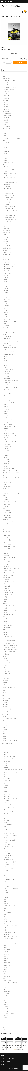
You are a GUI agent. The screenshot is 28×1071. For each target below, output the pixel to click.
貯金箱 (5, 1002)
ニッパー (5, 723)
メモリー (6, 367)
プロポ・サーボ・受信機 (10, 862)
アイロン (6, 669)
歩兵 (5, 945)
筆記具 (3, 690)
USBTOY (6, 406)
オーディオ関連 (6, 535)
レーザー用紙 (7, 299)
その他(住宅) (7, 761)
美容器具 (6, 597)
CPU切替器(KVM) (8, 378)
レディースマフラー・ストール (10, 506)
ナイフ (5, 837)
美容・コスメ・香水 (6, 696)
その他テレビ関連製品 (9, 641)
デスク (5, 763)
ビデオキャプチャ (8, 365)
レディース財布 (8, 526)
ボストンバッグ (8, 486)
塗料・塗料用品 (8, 912)
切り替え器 (6, 303)
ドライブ (5, 334)
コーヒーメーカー (8, 559)
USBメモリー (7, 131)
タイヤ (5, 822)
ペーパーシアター (9, 879)
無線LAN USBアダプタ (9, 354)
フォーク (7, 800)
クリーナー (6, 422)
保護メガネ (5, 729)
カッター (5, 716)
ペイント (6, 866)
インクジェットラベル (9, 264)
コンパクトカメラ (8, 104)
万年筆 (4, 693)
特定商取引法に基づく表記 (7, 1058)
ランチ (5, 995)
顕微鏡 (5, 124)
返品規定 (3, 1064)
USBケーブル (7, 409)
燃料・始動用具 (8, 949)
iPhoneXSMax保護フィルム (10, 219)
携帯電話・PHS (6, 254)
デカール (6, 826)
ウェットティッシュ (9, 270)
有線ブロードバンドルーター (11, 352)
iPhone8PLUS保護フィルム (10, 197)
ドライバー (5, 720)
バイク (5, 842)
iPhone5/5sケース (7, 230)
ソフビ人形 (6, 820)
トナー (5, 439)
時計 (5, 774)
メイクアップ (6, 706)
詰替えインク (7, 319)
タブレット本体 (6, 245)
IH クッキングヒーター (9, 557)
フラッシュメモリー (8, 128)
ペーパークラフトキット (11, 943)
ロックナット (7, 897)
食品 (3, 1023)
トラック (6, 831)
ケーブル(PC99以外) (9, 424)
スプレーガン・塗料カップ (9, 718)
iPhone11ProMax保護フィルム (11, 169)
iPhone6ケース (7, 184)
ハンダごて (5, 725)
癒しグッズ (6, 954)
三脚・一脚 (6, 96)
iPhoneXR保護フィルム (9, 215)
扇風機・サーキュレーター (10, 610)
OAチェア (6, 391)
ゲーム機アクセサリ (9, 809)
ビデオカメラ (7, 109)
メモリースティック (9, 135)
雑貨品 (5, 1017)
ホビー (4, 783)
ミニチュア (6, 877)
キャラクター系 (8, 805)
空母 (5, 956)
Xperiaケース (7, 237)
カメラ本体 (5, 100)
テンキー (6, 437)
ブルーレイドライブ (9, 343)
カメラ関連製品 (6, 111)
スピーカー (6, 151)
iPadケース (6, 142)
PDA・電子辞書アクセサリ (9, 531)
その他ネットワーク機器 (10, 347)
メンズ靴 (5, 497)
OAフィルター (7, 393)
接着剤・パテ (7, 934)
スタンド (6, 149)
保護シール (6, 158)
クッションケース (8, 987)
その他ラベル (7, 281)
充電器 (5, 160)
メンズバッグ (6, 491)
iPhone (4, 164)
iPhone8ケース (7, 199)
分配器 (5, 301)
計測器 (5, 316)
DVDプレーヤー (8, 636)
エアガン (6, 787)
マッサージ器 (7, 586)
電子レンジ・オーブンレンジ (11, 572)
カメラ (3, 74)
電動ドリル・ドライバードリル (10, 740)
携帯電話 (5, 250)
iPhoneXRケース (8, 213)
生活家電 (5, 665)
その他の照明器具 (8, 662)
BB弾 (6, 789)
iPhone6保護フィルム (9, 186)
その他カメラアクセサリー (10, 87)
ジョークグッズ (8, 989)
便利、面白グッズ (8, 903)
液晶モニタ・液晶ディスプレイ (10, 470)
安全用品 (7, 1006)
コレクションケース (9, 811)
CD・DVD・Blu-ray (7, 748)
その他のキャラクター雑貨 (11, 982)
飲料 (4, 1029)
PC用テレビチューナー (9, 402)
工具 (5, 308)
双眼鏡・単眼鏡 (8, 115)
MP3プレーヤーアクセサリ (10, 387)
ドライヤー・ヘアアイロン (10, 581)
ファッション (5, 475)
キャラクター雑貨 (8, 980)
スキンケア (5, 700)
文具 (5, 1000)
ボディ (5, 875)
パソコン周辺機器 (7, 371)
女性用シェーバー (8, 594)
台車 (4, 731)
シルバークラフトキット (11, 941)
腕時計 (4, 508)
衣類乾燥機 (6, 678)
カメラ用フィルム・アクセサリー (12, 85)
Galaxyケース (7, 235)
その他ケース (7, 239)
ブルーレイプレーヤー (9, 647)
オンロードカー (8, 794)
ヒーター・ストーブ (9, 605)
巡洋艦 (5, 919)
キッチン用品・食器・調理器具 (11, 798)
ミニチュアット (9, 886)
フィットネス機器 (8, 583)
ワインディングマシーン (10, 515)
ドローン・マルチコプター (10, 835)
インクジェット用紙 (9, 266)
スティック (7, 829)
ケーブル (6, 147)
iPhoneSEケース (8, 204)
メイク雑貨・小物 (7, 709)
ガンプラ (7, 857)
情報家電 (5, 616)
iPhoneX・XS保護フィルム (10, 210)
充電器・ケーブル (7, 248)
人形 (5, 901)
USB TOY (6, 404)
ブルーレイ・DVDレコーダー (11, 645)
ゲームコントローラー (8, 780)
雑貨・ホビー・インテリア (8, 743)
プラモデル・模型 (8, 855)
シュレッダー (7, 671)
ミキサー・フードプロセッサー (11, 568)
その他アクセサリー (9, 153)
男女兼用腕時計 (8, 517)
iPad (4, 140)
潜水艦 (5, 947)
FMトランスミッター (9, 544)
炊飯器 (4, 656)
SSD (5, 330)
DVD (5, 750)
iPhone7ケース (7, 191)
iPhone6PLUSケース (9, 180)
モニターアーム (8, 463)
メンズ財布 (6, 523)
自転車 (4, 971)
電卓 (5, 323)
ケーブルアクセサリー (9, 426)
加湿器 (5, 608)
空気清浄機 (5, 680)
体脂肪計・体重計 (8, 590)
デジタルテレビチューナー (10, 643)
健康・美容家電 (6, 577)
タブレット (5, 241)
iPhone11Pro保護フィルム (10, 173)
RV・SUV (7, 853)
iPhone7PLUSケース (9, 188)
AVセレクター (7, 634)
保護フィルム (7, 228)
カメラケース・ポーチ (9, 80)
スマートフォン (6, 232)
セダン (5, 818)
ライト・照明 (7, 765)
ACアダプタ (7, 373)
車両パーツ (6, 960)
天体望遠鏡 (6, 117)
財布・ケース (6, 519)
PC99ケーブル (7, 398)
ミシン (5, 676)
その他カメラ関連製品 (9, 89)
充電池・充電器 (8, 98)
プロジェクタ (7, 450)
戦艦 (5, 927)
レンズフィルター (8, 93)
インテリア (5, 752)
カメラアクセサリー (8, 78)
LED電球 (6, 660)
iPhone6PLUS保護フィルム (10, 182)
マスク (7, 1011)
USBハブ (6, 411)
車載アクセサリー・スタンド (11, 321)
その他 (5, 279)
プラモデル (6, 851)
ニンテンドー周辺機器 (9, 840)
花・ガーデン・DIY (6, 714)
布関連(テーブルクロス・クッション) (13, 772)
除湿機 (5, 612)
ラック (5, 295)
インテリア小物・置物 (9, 756)
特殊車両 (6, 952)
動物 (5, 908)
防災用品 (6, 1004)
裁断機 (5, 314)
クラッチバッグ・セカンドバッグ (11, 477)
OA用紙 (6, 395)
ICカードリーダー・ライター (11, 380)
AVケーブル (7, 537)
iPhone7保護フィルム (9, 193)
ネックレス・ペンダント (9, 482)
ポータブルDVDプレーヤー (10, 649)
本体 (5, 973)
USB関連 (6, 413)
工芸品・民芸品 (8, 921)
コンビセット (7, 813)
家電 (3, 529)
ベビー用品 (6, 993)
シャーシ (7, 895)
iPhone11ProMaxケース (10, 167)
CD (3, 745)
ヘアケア (5, 702)
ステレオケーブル (9, 864)
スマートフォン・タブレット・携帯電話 (11, 138)
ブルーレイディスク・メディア (11, 341)
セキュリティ (7, 277)
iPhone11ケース (8, 175)
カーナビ (6, 638)
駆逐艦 (5, 969)
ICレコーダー (7, 621)
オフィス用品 (6, 262)
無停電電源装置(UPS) (9, 468)
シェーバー (6, 579)
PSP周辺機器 (7, 785)
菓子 (4, 1027)
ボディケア (5, 704)
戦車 (5, 930)
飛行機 (5, 967)
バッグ (4, 484)
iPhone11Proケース (8, 171)
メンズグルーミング (9, 588)
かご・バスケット (8, 796)
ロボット (6, 899)
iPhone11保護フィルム (9, 177)
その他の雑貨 (7, 991)
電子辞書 (5, 682)
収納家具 (6, 767)
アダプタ (6, 415)
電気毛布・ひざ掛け (9, 614)
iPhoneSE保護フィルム (9, 206)
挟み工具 (5, 736)
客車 (5, 914)
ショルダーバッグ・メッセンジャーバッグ (14, 493)
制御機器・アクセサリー (10, 905)
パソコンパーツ (6, 356)
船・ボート (6, 958)
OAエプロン (7, 389)
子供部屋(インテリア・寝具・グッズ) (13, 769)
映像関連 (5, 632)
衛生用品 (7, 1009)
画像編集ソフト (8, 122)
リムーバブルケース (9, 369)
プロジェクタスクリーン (10, 452)
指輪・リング (7, 504)
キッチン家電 (6, 555)
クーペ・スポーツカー (9, 807)
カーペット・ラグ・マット (10, 758)
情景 (5, 923)
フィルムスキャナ (8, 448)
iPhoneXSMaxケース (9, 217)
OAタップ (6, 667)
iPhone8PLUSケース (9, 195)
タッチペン (6, 156)
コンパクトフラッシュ (9, 133)
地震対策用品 (7, 305)
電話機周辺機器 (8, 627)
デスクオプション (8, 288)
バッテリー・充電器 (9, 846)
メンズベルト (6, 495)
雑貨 (4, 978)
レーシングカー (8, 892)
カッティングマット (10, 938)
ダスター (6, 284)
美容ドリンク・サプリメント (10, 711)
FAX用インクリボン (9, 619)
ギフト (4, 1025)
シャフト (6, 816)
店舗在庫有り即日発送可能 (8, 687)
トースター (6, 564)
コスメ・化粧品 (6, 698)
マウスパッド (7, 459)
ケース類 (6, 275)
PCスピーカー (7, 400)
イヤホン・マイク (8, 252)
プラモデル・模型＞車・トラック (12, 859)
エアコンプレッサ (9, 868)
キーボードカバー (8, 420)
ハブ (5, 349)
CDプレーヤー (7, 542)
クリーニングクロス (9, 273)
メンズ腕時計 (7, 510)
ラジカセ (6, 553)
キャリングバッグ (7, 778)
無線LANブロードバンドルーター (11, 472)
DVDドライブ (6, 259)
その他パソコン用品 (9, 433)
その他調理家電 (8, 562)
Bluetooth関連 (7, 540)
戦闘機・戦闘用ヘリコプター (11, 932)
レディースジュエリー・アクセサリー (12, 502)
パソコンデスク (8, 444)
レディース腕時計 (8, 512)
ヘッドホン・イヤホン (9, 551)
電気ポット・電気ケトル (10, 575)
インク (5, 417)
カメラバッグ (7, 82)
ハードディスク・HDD (9, 332)
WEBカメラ (7, 102)
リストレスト (7, 466)
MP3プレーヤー (8, 384)
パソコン (4, 257)
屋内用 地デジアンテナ (9, 651)
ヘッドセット (7, 455)
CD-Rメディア (7, 336)
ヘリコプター (7, 870)
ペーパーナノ (8, 881)
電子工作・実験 (8, 965)
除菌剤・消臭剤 (10, 1013)
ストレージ (5, 327)
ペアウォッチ (6, 488)
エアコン (5, 533)
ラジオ (5, 623)
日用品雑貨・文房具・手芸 (10, 936)
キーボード (6, 145)
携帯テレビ (6, 654)
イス (5, 754)
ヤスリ (4, 727)
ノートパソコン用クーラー (10, 442)
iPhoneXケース (7, 221)
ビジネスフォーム (8, 292)
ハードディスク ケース (9, 363)
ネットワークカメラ (9, 106)
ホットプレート (8, 566)
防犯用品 (6, 1015)
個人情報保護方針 (5, 1061)
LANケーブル (7, 382)
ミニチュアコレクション (11, 884)
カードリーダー (8, 113)
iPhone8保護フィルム (9, 202)
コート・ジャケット (8, 480)
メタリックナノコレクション (12, 888)
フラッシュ (6, 91)
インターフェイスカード (10, 360)
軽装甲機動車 (7, 963)
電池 (4, 684)
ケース (5, 243)
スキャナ (6, 431)
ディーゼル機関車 (8, 824)
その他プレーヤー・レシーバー (11, 435)
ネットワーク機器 (7, 345)
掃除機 (4, 630)
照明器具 (5, 658)
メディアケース (8, 461)
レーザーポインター (9, 297)
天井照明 (5, 601)
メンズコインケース (9, 521)
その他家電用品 (8, 673)
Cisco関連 (6, 376)
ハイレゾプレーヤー (9, 548)
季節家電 (5, 603)
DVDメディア (7, 338)
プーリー (6, 848)
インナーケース (8, 268)
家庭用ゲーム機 (8, 625)
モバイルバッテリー (9, 226)
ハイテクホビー (8, 844)
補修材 (4, 738)
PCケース (6, 358)
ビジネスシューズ (8, 499)
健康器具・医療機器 (9, 592)
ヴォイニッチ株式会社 (11, 6)
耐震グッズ (6, 312)
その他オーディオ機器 (9, 546)
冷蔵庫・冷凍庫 (8, 570)
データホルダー (8, 286)
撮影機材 (6, 120)
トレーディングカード (9, 833)
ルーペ (5, 998)
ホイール (6, 873)
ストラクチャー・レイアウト (12, 925)
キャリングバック (8, 984)
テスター (6, 290)
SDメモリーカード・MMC (9, 76)
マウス (5, 457)
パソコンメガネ (8, 446)
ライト (5, 890)
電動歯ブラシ (7, 599)
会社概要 (3, 1055)
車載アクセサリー (8, 162)
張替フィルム (6, 734)
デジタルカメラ (6, 126)
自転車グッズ (7, 976)
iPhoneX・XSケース (9, 208)
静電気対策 (6, 325)
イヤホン (6, 224)
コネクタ (6, 428)
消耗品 (5, 310)
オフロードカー (8, 791)
